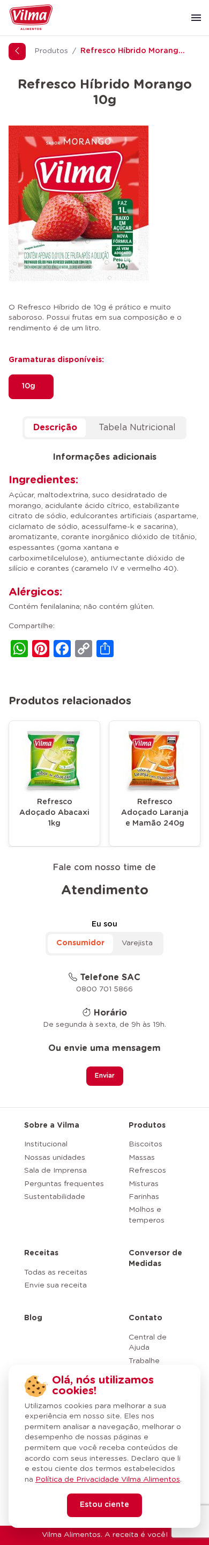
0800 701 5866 (104, 989)
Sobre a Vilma (51, 1125)
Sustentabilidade (54, 1197)
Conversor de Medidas (155, 1258)
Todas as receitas (55, 1272)
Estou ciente (104, 1505)
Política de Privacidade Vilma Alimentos (107, 1479)
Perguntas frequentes (64, 1184)
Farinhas (144, 1197)
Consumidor (80, 943)
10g (28, 386)
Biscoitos (145, 1144)
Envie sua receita (55, 1285)
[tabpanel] (104, 556)
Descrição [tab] (55, 427)
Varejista (137, 943)
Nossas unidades (54, 1157)
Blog (33, 1318)
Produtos (51, 51)
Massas (142, 1157)
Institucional (46, 1144)
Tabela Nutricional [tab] (137, 427)
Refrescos (147, 1170)
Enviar (105, 1075)
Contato (145, 1318)
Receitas (41, 1253)
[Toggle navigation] (196, 17)
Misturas (144, 1184)
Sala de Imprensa (55, 1170)
